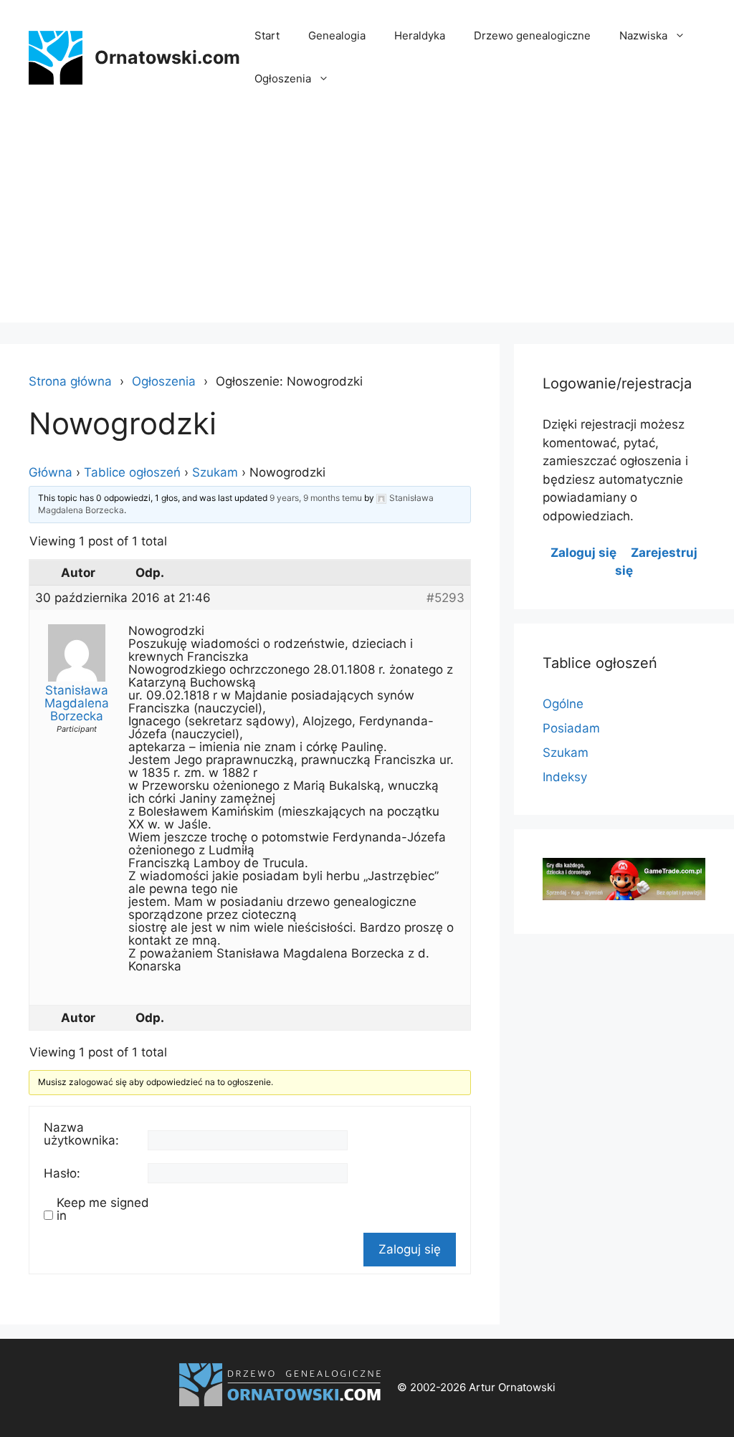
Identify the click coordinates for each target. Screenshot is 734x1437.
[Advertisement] (367, 222)
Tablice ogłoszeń (132, 472)
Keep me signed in (103, 1209)
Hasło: (62, 1173)
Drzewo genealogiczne (532, 35)
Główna (50, 472)
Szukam (215, 472)
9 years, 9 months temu (316, 497)
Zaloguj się (409, 1249)
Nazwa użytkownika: (81, 1134)
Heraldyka (419, 35)
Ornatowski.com (167, 57)
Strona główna (70, 381)
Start (267, 35)
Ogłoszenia (282, 78)
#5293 (445, 597)
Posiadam (571, 728)
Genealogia (337, 35)
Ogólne (563, 704)
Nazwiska (643, 35)
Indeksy (565, 777)
